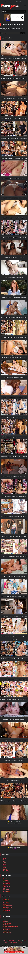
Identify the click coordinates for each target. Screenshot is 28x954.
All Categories (6, 891)
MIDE (4, 864)
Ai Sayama (5, 921)
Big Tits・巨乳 (6, 883)
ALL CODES (6, 870)
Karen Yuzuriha (7, 932)
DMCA (18, 940)
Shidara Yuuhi (6, 929)
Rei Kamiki (5, 924)
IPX (4, 861)
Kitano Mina (6, 908)
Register (20, 1)
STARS (5, 869)
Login (16, 1)
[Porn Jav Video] (12, 6)
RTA (21, 942)
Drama (4, 888)
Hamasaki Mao (6, 910)
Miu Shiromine (6, 928)
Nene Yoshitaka (7, 923)
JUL (4, 859)
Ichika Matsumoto (7, 905)
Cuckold (5, 885)
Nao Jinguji (6, 902)
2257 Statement (13, 942)
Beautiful (5, 880)
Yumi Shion (6, 904)
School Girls (6, 889)
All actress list (6, 912)
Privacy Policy (11, 940)
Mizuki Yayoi (6, 931)
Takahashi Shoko (7, 907)
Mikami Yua (6, 901)
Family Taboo (6, 886)
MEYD (4, 862)
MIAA (4, 866)
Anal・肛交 (6, 881)
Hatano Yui (6, 899)
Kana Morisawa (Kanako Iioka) (10, 926)
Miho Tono (5, 920)
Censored (5, 878)
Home (4, 940)
